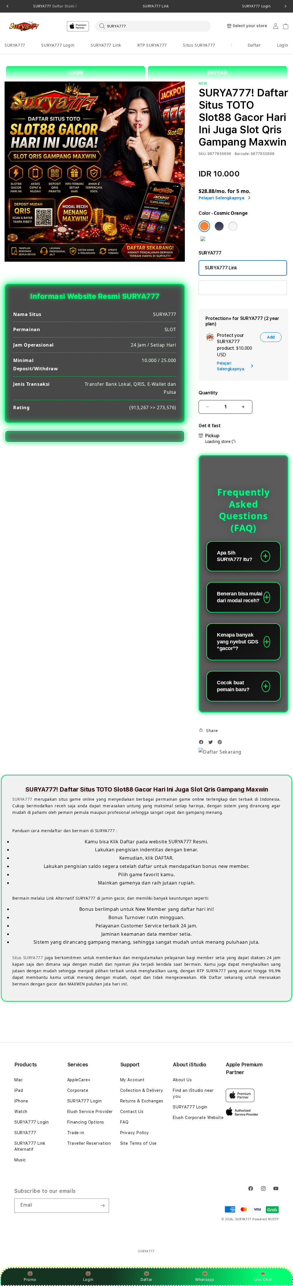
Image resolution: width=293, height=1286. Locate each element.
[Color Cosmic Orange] (204, 226)
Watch (20, 1111)
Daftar (146, 1279)
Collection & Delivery (141, 1090)
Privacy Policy (134, 1132)
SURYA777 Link (156, 6)
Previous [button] (7, 6)
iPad (18, 1090)
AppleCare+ (79, 1080)
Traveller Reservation (89, 1143)
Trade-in (75, 1132)
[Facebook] (203, 744)
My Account (132, 1080)
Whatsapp (204, 1279)
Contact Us (132, 1111)
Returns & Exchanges (141, 1101)
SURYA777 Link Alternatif (29, 1146)
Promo (30, 1279)
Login (88, 1279)
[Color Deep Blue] (219, 226)
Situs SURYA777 (199, 45)
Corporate (77, 1090)
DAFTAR (217, 72)
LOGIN (75, 72)
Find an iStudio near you (193, 1093)
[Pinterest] (221, 744)
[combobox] (153, 26)
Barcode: (242, 153)
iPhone (21, 1101)
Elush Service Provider (90, 1111)
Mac (18, 1080)
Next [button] (285, 6)
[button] (15, 45)
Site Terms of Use (138, 1143)
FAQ (124, 1122)
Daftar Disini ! (64, 6)
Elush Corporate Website (198, 1117)
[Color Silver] (232, 226)
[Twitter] (212, 744)
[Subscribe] (102, 1205)
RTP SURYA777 (152, 45)
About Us (182, 1080)
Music (20, 1160)
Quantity (208, 392)
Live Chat (263, 1279)
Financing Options (85, 1122)
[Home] (24, 26)
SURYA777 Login (57, 45)
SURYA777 (54, 6)
